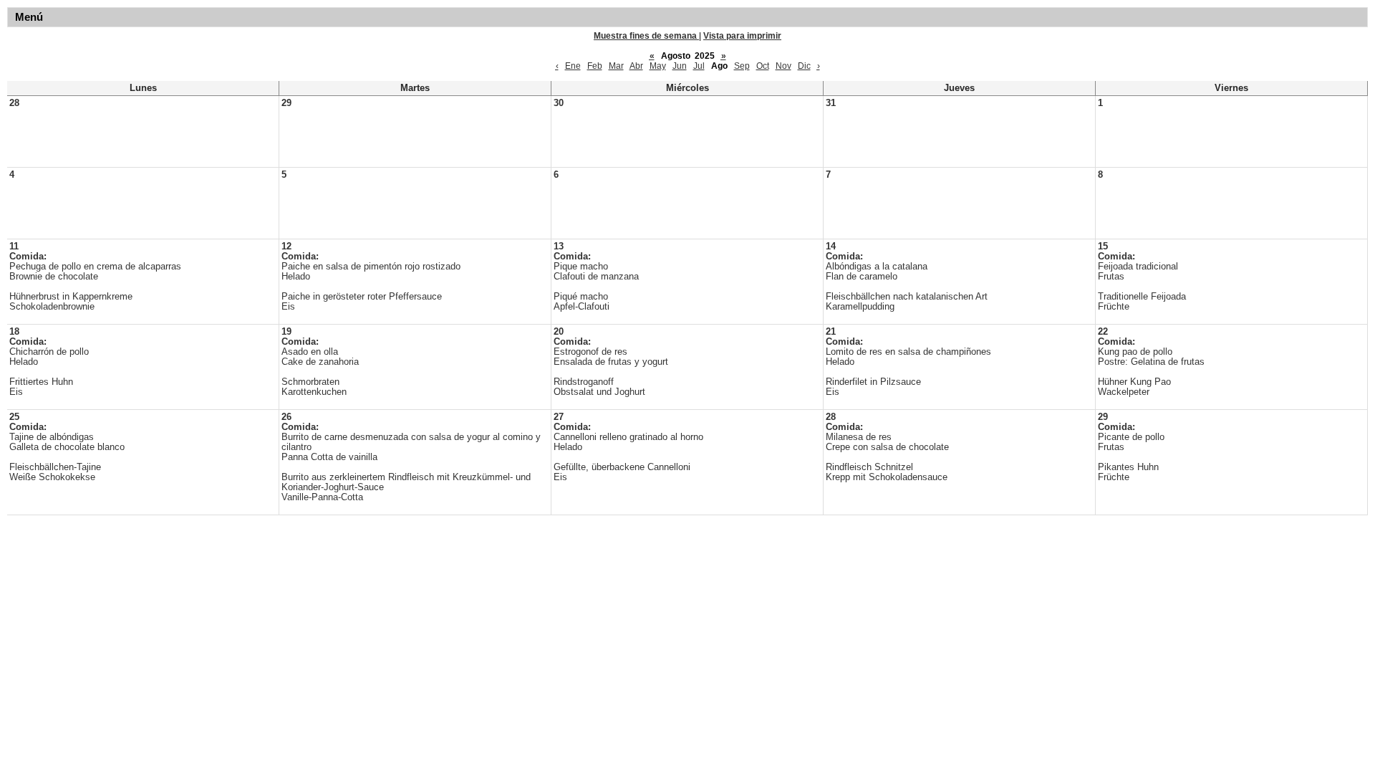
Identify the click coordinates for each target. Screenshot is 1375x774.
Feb (594, 66)
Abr (636, 66)
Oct (762, 66)
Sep (742, 66)
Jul (699, 66)
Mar (616, 66)
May (658, 66)
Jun (679, 66)
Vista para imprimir (742, 36)
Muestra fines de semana (646, 36)
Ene (573, 66)
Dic (804, 66)
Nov (783, 66)
